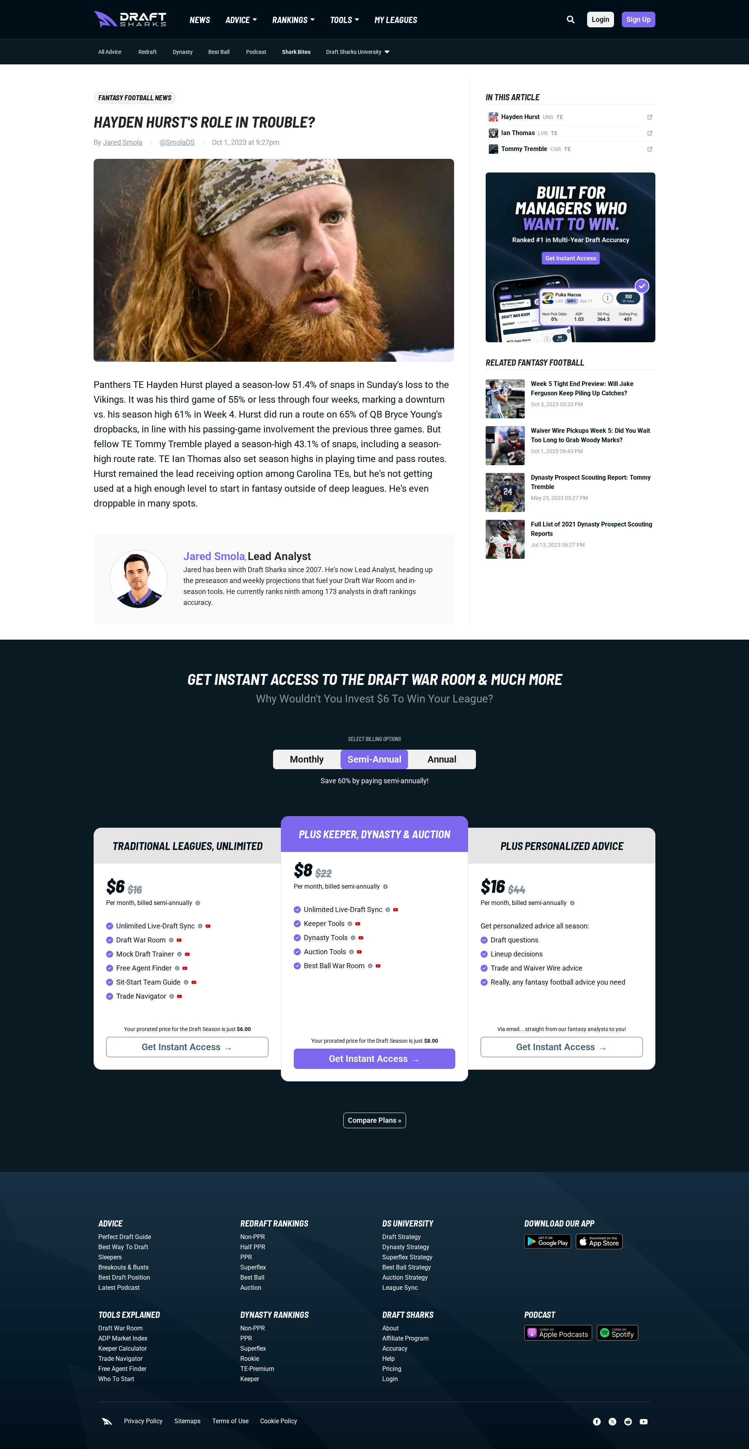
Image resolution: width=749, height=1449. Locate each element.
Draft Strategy (401, 1237)
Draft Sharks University (354, 52)
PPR (246, 1257)
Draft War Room (120, 1328)
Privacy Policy (143, 1421)
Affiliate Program (405, 1338)
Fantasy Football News (134, 97)
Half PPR (252, 1247)
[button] (208, 926)
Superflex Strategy (407, 1257)
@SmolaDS (177, 142)
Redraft (147, 52)
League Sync (400, 1287)
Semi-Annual (374, 759)
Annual (442, 759)
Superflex (253, 1267)
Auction (250, 1287)
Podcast (256, 52)
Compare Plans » (374, 1120)
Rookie (249, 1358)
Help (388, 1358)
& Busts (138, 1267)
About (390, 1328)
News (200, 19)
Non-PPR (252, 1237)
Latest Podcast (119, 1287)
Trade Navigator (120, 1358)
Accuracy (395, 1348)
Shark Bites (296, 52)
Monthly (307, 759)
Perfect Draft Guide (124, 1237)
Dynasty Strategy (406, 1247)
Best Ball (218, 52)
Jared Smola (122, 142)
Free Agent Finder (122, 1369)
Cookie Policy (278, 1421)
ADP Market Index (122, 1338)
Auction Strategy (405, 1277)
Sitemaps (187, 1421)
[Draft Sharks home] (130, 19)
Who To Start (116, 1379)
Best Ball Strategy (406, 1267)
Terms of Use (230, 1421)
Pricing (391, 1369)
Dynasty (183, 52)
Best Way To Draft (123, 1247)
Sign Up (639, 19)
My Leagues (395, 19)
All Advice (109, 52)
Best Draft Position (124, 1277)
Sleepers (110, 1257)
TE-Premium (257, 1369)
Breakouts (112, 1267)
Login (600, 19)
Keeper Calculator (122, 1348)
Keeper (249, 1379)
